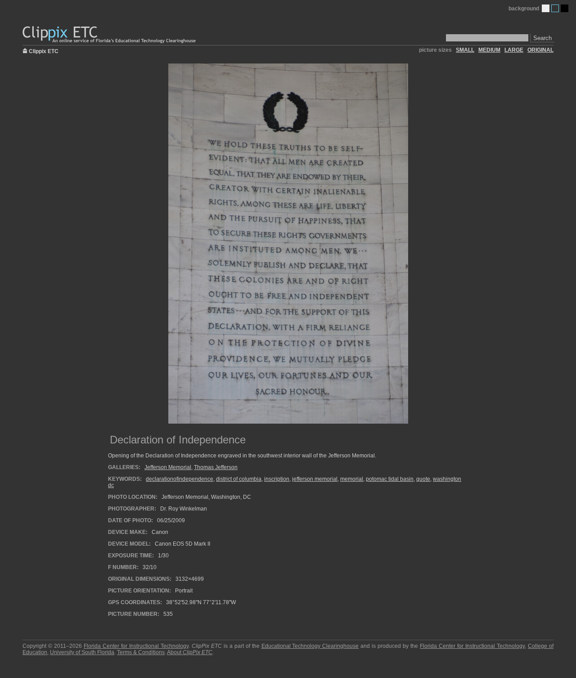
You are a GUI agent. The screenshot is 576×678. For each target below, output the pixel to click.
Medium (555, 8)
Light (545, 8)
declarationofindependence (179, 479)
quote (423, 479)
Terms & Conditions (141, 652)
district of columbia (238, 479)
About (189, 652)
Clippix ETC (43, 50)
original (540, 50)
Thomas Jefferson (216, 467)
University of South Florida (82, 652)
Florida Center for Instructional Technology (136, 646)
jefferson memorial (315, 479)
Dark (564, 8)
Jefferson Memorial (167, 467)
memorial (351, 479)
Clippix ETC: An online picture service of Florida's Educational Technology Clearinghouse (110, 35)
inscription (276, 479)
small (465, 50)
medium (489, 50)
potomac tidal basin (390, 479)
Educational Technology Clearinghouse (310, 646)
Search (542, 38)
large (513, 50)
